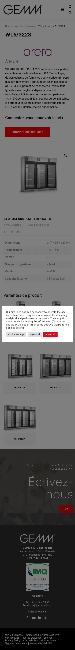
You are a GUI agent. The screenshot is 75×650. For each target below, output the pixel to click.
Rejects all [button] (35, 334)
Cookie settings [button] (16, 334)
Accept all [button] (50, 334)
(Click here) (58, 321)
